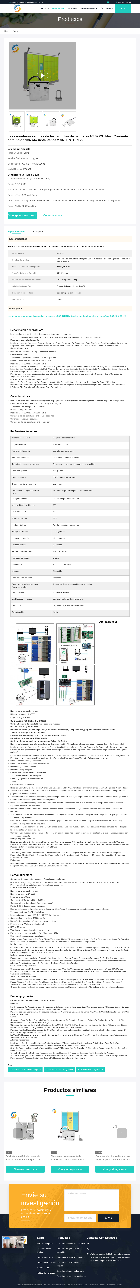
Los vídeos (72, 8)
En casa (45, 8)
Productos (57, 8)
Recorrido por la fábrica (44, 1250)
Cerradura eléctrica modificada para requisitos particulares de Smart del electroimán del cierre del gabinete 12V (70, 1158)
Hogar (7, 31)
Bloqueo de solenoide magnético (71, 1257)
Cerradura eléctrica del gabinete (59, 1069)
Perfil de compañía (45, 1243)
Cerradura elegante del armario (70, 1271)
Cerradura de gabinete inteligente (71, 1276)
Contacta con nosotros (46, 1262)
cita (123, 8)
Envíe (108, 1217)
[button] (18, 1133)
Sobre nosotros (88, 8)
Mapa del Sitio (43, 1268)
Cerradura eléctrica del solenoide (71, 1243)
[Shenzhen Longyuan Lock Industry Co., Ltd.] (108, 2)
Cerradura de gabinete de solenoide (68, 1250)
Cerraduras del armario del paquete (25, 1069)
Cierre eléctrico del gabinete (90, 1069)
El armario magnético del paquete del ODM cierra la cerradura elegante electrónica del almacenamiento (113, 1158)
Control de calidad (45, 1257)
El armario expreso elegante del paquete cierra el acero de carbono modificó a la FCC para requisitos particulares (23, 1158)
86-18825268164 (124, 2)
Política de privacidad (46, 1273)
